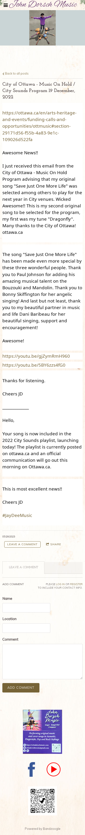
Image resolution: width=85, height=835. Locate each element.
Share (55, 544)
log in (60, 584)
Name (7, 598)
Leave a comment (22, 544)
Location (9, 619)
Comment (10, 639)
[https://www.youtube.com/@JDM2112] (53, 770)
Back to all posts (16, 73)
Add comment (20, 687)
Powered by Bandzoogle (42, 829)
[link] (36, 356)
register (76, 584)
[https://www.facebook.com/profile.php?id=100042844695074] (31, 770)
